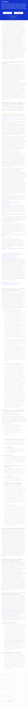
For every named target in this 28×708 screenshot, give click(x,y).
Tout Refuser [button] (18, 13)
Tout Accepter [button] (7, 13)
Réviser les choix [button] (13, 16)
